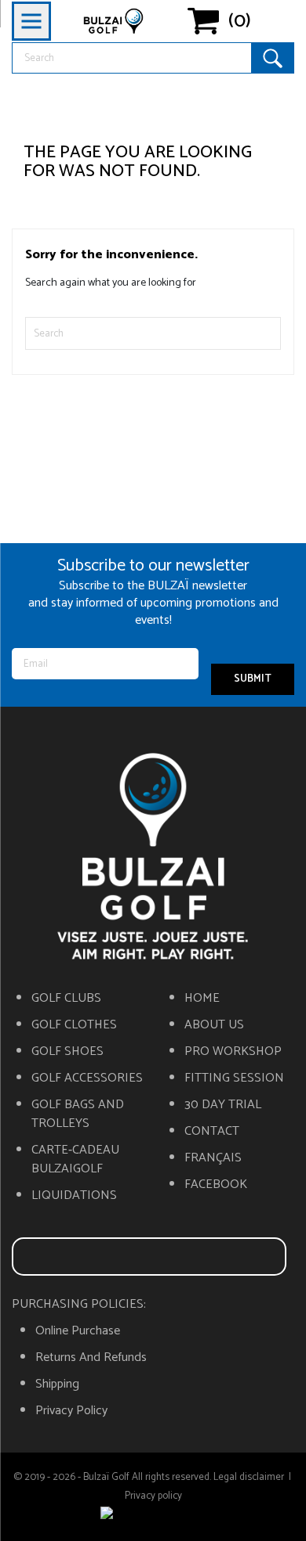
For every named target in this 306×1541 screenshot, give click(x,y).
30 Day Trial (222, 1105)
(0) (239, 21)
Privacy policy (71, 1411)
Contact (211, 1131)
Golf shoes (67, 1051)
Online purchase (77, 1331)
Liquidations (74, 1195)
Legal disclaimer (248, 1477)
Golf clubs (66, 998)
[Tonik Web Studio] (153, 1515)
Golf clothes (74, 1025)
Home (202, 998)
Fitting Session (234, 1078)
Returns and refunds (91, 1357)
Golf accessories (87, 1078)
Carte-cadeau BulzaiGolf (75, 1160)
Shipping (57, 1384)
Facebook (215, 1185)
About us (214, 1025)
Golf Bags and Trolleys (77, 1114)
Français (213, 1158)
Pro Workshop (233, 1051)
